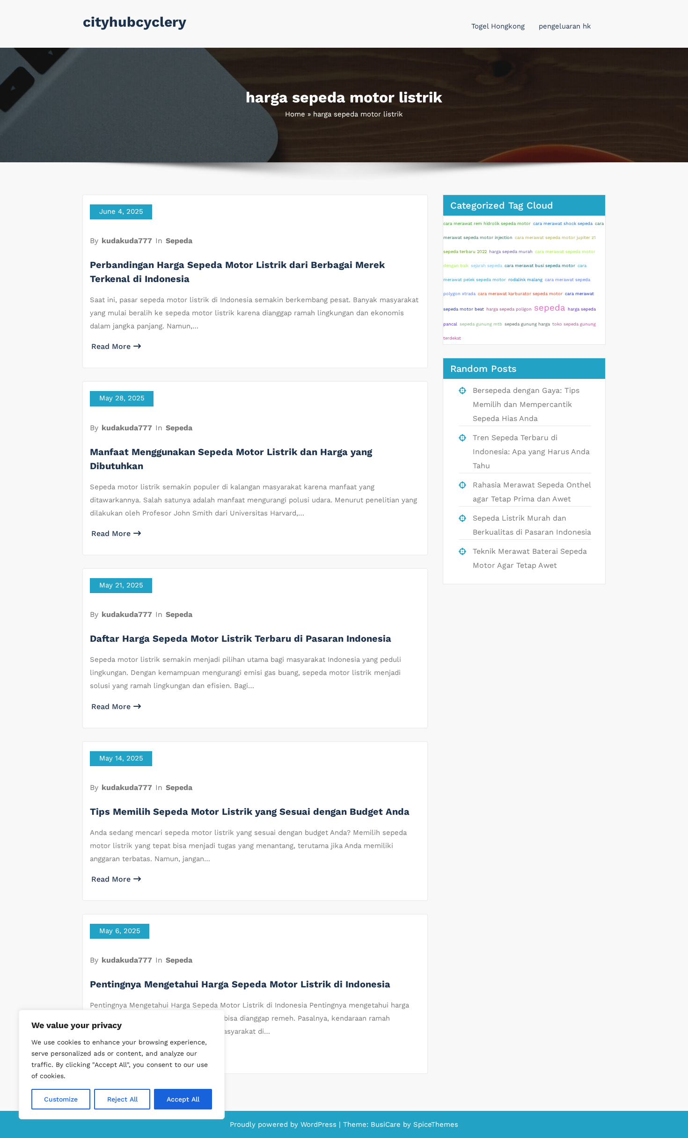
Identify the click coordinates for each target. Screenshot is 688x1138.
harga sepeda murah (511, 251)
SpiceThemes (434, 1124)
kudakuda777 (127, 240)
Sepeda (179, 240)
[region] (122, 1064)
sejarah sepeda (486, 265)
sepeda (549, 308)
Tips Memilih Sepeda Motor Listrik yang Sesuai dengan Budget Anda (250, 811)
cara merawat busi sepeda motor (540, 265)
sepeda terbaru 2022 (465, 251)
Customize (61, 1099)
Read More (111, 346)
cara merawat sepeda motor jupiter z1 (555, 237)
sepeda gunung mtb (481, 323)
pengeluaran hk (565, 26)
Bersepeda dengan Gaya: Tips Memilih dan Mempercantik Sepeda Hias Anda (526, 404)
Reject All (122, 1099)
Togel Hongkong (498, 26)
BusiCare (387, 1124)
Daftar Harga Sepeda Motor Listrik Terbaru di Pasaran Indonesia (240, 638)
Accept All (183, 1099)
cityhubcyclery (134, 22)
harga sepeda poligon (509, 309)
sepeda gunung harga (527, 323)
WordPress (318, 1124)
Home (295, 114)
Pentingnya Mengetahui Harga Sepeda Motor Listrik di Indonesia (240, 984)
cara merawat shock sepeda (563, 223)
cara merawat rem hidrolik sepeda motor (487, 223)
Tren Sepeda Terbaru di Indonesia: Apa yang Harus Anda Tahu (531, 451)
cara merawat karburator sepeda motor (520, 293)
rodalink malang (525, 279)
